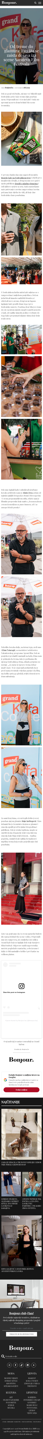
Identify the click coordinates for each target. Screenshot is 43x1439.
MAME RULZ (32, 1405)
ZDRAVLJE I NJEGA (32, 1383)
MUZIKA (11, 1408)
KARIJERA (32, 1397)
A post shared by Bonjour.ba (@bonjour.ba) (21, 1020)
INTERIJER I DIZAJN (32, 1400)
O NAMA (4, 1422)
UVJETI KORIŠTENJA (27, 1422)
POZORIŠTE (11, 1402)
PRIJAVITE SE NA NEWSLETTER (21, 1334)
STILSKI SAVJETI (11, 1386)
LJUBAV (32, 1410)
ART (11, 1397)
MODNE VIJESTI (11, 1378)
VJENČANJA (32, 1413)
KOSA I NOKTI (32, 1381)
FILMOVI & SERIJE (11, 1400)
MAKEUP (32, 1378)
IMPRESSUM (10, 1422)
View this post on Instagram (14, 992)
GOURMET (31, 1402)
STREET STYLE (11, 1381)
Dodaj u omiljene (21, 1090)
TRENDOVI (32, 1386)
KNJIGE (11, 1405)
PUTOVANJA (32, 1408)
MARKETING (17, 1422)
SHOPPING (11, 1383)
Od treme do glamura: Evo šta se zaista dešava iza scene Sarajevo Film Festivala (21, 55)
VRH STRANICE (37, 1422)
